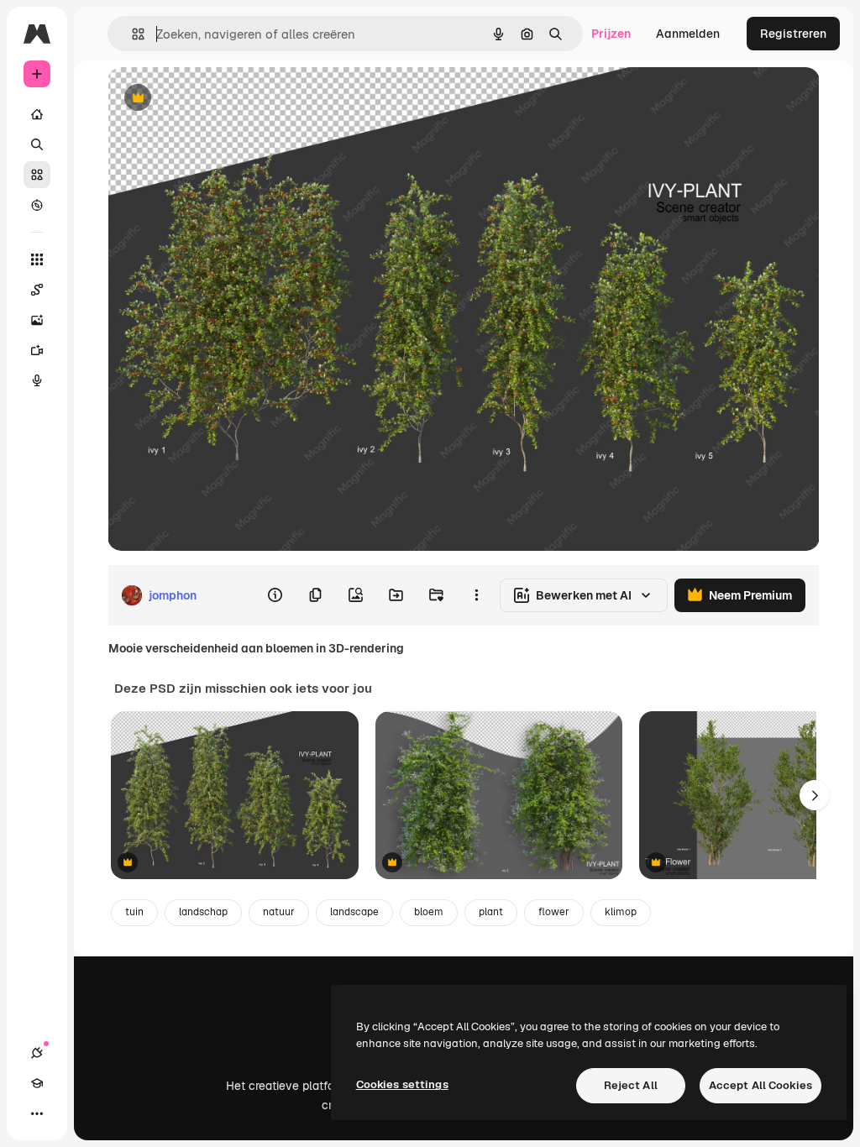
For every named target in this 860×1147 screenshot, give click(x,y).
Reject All (631, 1085)
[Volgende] (815, 795)
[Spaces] (37, 289)
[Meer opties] (476, 595)
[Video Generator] (37, 350)
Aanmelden (688, 33)
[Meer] (37, 1113)
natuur (279, 912)
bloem (428, 912)
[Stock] (37, 174)
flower (553, 912)
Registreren (793, 33)
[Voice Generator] (37, 380)
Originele (217, 99)
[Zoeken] (37, 144)
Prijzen (611, 33)
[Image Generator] (37, 319)
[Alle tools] (37, 259)
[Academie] (37, 1083)
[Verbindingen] (37, 1053)
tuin (134, 912)
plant (491, 912)
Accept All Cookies (760, 1085)
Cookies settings (402, 1084)
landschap (203, 912)
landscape (354, 912)
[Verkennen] (37, 204)
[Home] (37, 114)
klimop (621, 912)
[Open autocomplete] (131, 34)
